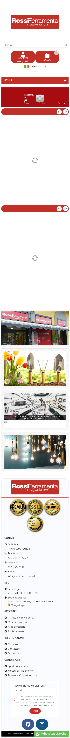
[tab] (35, 80)
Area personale (16, 626)
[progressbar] (35, 159)
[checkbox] (17, 701)
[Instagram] (42, 724)
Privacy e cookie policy (21, 617)
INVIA (35, 711)
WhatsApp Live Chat (54, 733)
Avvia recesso (16, 631)
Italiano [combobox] (33, 66)
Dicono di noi (15, 653)
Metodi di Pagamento (21, 670)
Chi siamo (13, 644)
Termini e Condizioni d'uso (23, 675)
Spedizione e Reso (18, 666)
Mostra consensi (17, 622)
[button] (59, 102)
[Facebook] (28, 724)
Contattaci (14, 648)
